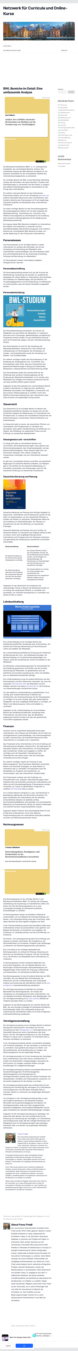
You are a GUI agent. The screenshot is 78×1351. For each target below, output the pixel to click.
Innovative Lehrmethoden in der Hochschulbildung (65, 135)
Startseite (7, 46)
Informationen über (19, 684)
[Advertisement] (39, 68)
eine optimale (34, 998)
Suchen (60, 89)
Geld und (45, 195)
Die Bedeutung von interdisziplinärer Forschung (64, 120)
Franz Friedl (17, 1219)
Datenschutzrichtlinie (12, 50)
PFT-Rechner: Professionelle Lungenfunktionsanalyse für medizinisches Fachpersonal (66, 110)
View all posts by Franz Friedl (23, 1326)
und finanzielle (15, 789)
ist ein (33, 167)
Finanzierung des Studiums (33, 1216)
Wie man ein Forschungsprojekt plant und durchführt (66, 127)
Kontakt (64, 50)
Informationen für (32, 686)
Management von (26, 1030)
